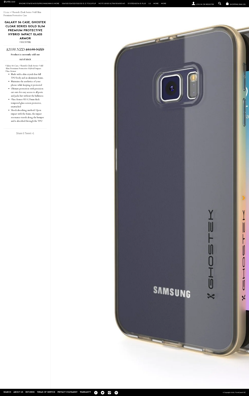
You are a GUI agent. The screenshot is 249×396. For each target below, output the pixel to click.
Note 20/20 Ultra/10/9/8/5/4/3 (112, 3)
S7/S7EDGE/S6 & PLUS (137, 3)
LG (150, 3)
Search (7, 392)
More (163, 3)
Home (6, 12)
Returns (30, 392)
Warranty (85, 392)
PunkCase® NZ (240, 392)
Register (210, 4)
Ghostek (25, 42)
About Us (18, 392)
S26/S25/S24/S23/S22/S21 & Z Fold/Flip (79, 3)
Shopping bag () (237, 4)
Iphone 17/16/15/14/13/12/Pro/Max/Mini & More (39, 3)
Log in (199, 4)
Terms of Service (46, 392)
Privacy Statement (67, 392)
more (156, 3)
